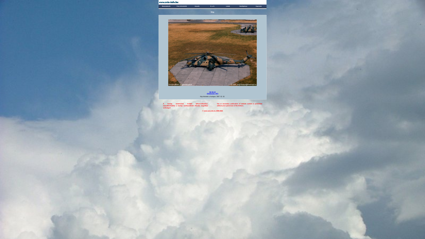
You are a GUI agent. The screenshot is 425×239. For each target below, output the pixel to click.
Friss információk (182, 6)
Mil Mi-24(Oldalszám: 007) (212, 92)
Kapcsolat (259, 6)
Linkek (228, 6)
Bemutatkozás (166, 6)
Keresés (197, 6)
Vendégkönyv (243, 6)
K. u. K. (212, 6)
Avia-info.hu (172, 2)
